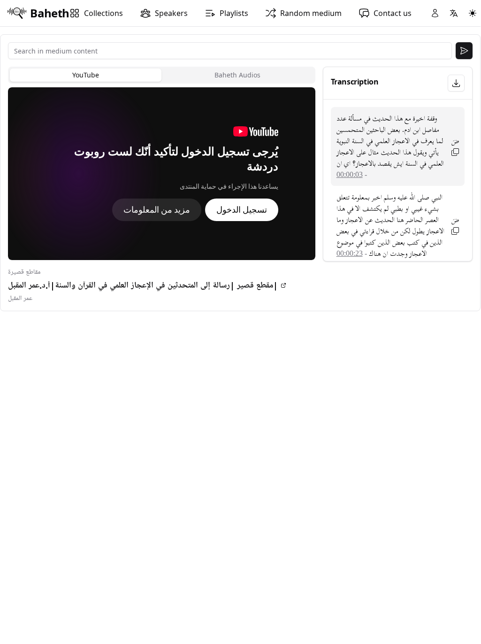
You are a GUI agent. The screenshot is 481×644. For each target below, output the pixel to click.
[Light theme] (472, 13)
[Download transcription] (456, 83)
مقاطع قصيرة (24, 272)
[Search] (464, 50)
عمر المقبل (20, 298)
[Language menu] (453, 13)
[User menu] (435, 13)
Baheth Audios (237, 74)
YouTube (85, 74)
